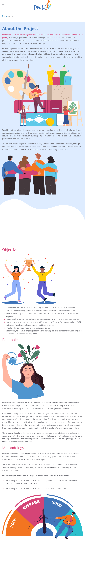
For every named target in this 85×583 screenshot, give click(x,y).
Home (4, 16)
